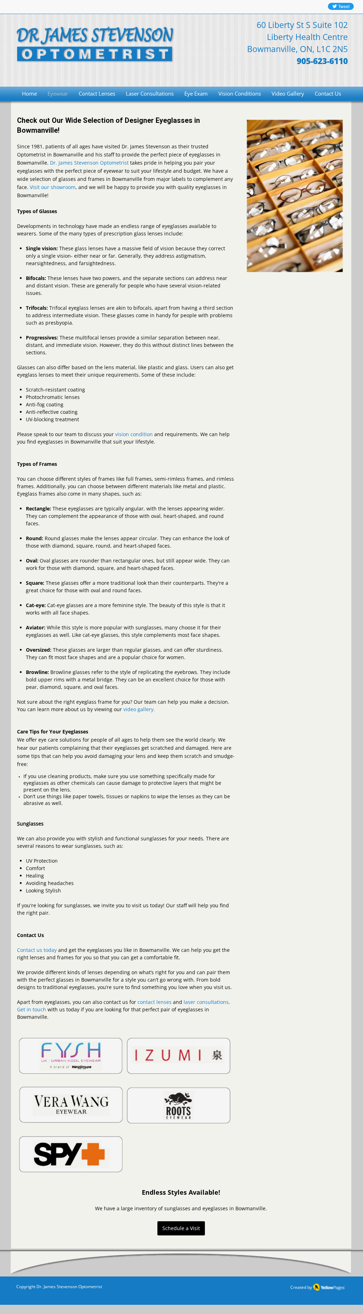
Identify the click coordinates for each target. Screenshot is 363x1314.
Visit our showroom (53, 187)
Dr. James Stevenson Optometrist (89, 162)
